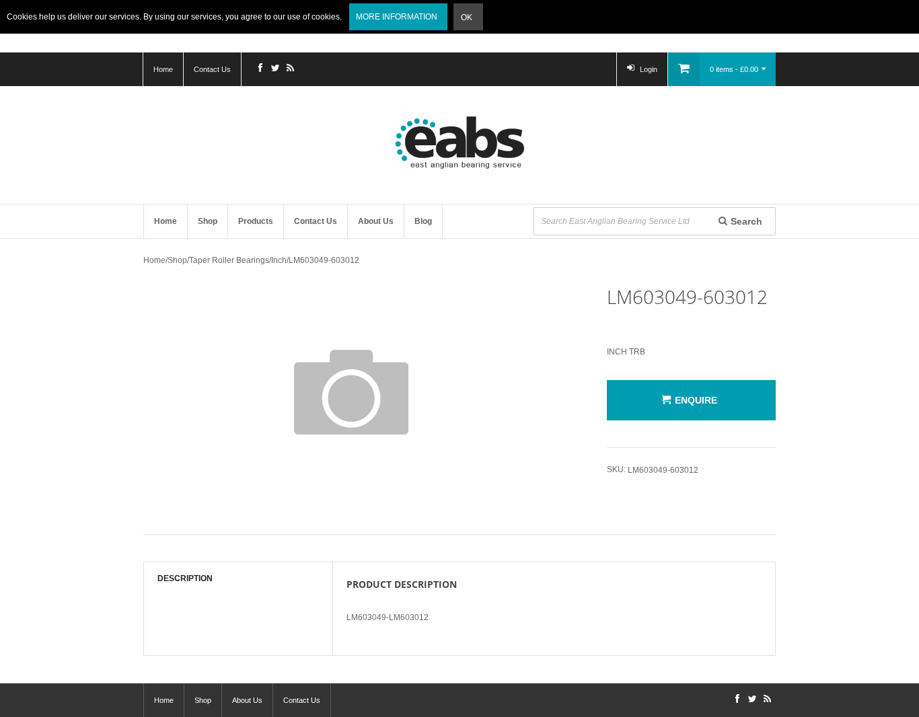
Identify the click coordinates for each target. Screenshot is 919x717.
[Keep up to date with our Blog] (290, 69)
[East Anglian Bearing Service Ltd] (459, 143)
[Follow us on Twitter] (275, 69)
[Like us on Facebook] (260, 69)
